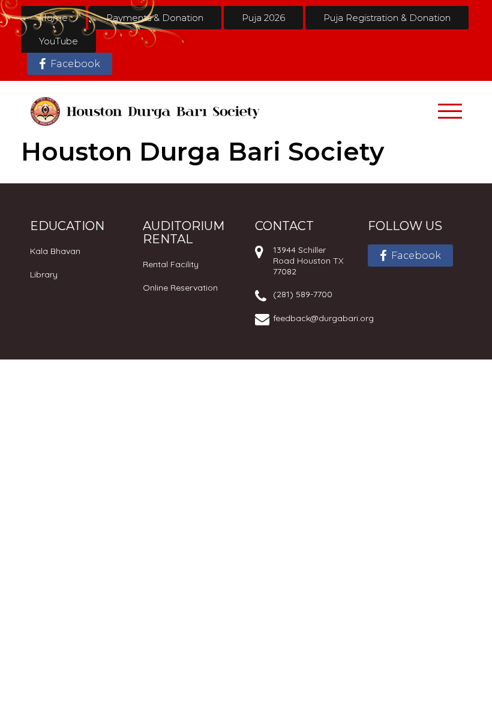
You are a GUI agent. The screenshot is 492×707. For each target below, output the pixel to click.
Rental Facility (171, 264)
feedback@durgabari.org (323, 318)
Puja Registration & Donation (387, 17)
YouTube (58, 41)
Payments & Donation (154, 17)
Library (44, 274)
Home (53, 17)
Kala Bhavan (55, 251)
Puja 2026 (263, 17)
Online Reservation (180, 287)
